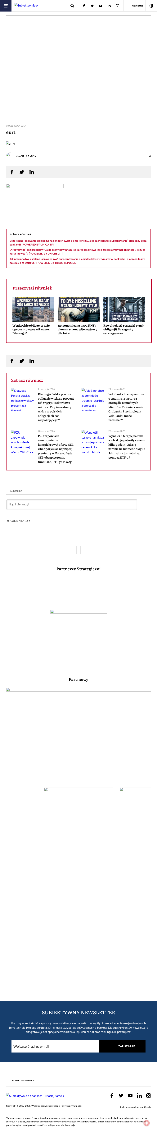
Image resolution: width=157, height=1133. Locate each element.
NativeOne (79, 340)
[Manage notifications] (147, 1123)
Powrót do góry (23, 1080)
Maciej (26, 156)
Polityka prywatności (71, 1105)
